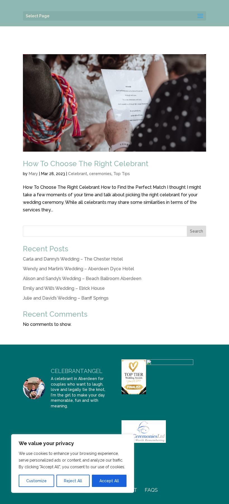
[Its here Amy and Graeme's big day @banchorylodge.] (29, 419)
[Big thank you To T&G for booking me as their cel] (58, 419)
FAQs (151, 490)
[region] (72, 463)
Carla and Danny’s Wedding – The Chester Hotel (73, 259)
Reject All (73, 481)
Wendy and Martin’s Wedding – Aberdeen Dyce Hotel (78, 268)
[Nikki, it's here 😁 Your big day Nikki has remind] (102, 428)
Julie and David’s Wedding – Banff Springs (66, 298)
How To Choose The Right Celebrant (85, 163)
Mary (33, 173)
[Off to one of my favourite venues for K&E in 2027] (29, 428)
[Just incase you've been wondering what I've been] (43, 428)
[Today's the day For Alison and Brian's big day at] (102, 419)
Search (196, 231)
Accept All (109, 481)
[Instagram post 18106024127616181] (87, 419)
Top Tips (121, 173)
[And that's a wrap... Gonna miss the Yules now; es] (43, 419)
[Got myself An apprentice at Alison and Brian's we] (72, 419)
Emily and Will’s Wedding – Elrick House (64, 288)
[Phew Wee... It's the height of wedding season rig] (72, 428)
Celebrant (77, 173)
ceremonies (100, 173)
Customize (36, 481)
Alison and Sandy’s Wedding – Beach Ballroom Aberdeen (82, 278)
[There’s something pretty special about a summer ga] (58, 428)
